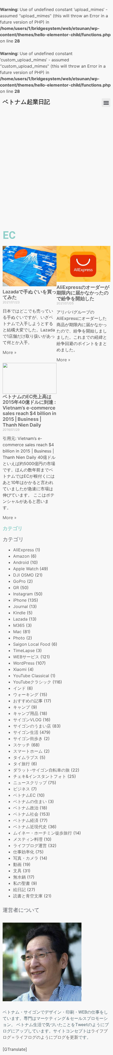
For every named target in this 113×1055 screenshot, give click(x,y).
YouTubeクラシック (32, 682)
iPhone (20, 600)
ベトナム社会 (25, 814)
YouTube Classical (31, 675)
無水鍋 (19, 877)
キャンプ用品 (25, 713)
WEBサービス (26, 656)
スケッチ (21, 744)
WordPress (23, 663)
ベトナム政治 (25, 807)
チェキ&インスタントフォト (39, 776)
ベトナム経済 (25, 820)
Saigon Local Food (31, 644)
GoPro (19, 581)
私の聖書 (21, 883)
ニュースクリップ (30, 782)
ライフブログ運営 (30, 845)
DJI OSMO (23, 575)
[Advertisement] (56, 168)
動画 (17, 864)
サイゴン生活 (25, 732)
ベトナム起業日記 (26, 102)
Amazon (21, 556)
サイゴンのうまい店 (32, 726)
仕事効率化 (23, 851)
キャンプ (21, 707)
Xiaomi (20, 669)
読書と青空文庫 (28, 895)
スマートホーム (28, 751)
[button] (106, 102)
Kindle (19, 612)
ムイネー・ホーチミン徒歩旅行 (42, 833)
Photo (19, 637)
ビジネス (21, 789)
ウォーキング (25, 694)
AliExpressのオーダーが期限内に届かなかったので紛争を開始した (82, 292)
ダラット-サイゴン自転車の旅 (41, 770)
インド (19, 688)
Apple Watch (25, 568)
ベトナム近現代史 (30, 826)
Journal (20, 606)
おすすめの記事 (28, 700)
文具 (17, 870)
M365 (19, 625)
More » (10, 352)
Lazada (20, 619)
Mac (17, 631)
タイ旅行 (21, 763)
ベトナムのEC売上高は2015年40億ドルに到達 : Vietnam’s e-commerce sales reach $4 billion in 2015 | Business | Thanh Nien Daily (29, 411)
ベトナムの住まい (30, 801)
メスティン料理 (28, 839)
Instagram (23, 593)
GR (16, 587)
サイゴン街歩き (28, 738)
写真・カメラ (25, 858)
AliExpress (23, 549)
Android (21, 562)
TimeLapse (24, 650)
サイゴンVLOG (27, 719)
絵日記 (19, 889)
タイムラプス (25, 757)
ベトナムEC (24, 795)
